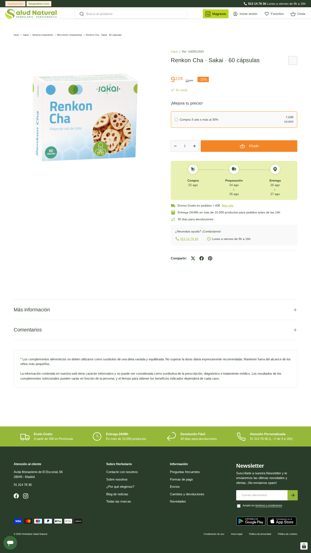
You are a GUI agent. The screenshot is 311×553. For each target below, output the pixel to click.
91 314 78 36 (23, 484)
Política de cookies (287, 534)
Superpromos (15, 3)
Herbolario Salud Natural (34, 534)
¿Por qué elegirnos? (120, 486)
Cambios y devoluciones (187, 494)
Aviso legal (236, 534)
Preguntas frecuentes (185, 472)
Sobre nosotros (117, 479)
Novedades (178, 501)
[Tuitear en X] (193, 258)
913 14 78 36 (257, 3)
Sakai (175, 51)
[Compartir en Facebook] (201, 258)
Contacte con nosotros (122, 472)
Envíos (175, 486)
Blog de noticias (117, 494)
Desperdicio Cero (39, 3)
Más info (227, 205)
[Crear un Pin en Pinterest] (210, 258)
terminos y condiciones (268, 505)
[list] (85, 117)
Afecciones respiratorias (69, 35)
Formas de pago (181, 479)
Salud (26, 35)
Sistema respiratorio (42, 35)
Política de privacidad (260, 534)
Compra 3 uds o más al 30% (199, 119)
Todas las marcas (118, 501)
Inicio (16, 35)
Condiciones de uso (214, 534)
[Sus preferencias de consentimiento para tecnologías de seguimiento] (304, 546)
